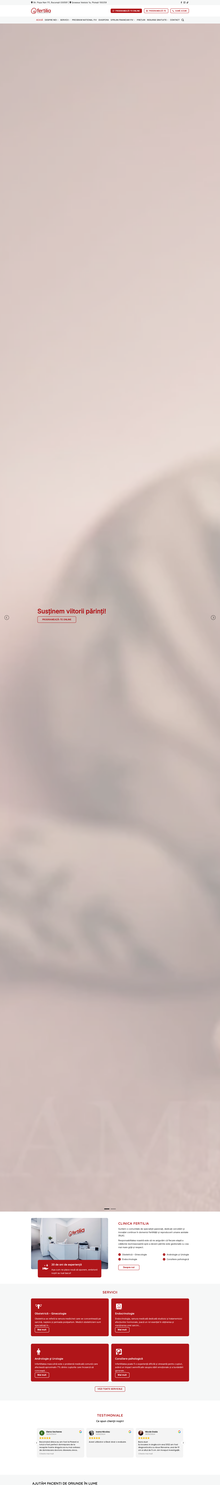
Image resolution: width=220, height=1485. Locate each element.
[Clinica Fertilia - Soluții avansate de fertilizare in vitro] (41, 10)
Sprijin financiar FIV (122, 20)
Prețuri (141, 20)
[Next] (213, 617)
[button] (37, 1443)
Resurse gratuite (157, 20)
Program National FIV (84, 20)
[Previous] (6, 617)
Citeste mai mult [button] (96, 1454)
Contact (175, 20)
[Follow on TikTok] (187, 3)
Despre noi (51, 20)
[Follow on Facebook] (181, 3)
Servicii (64, 20)
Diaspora (104, 20)
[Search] (183, 20)
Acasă (39, 20)
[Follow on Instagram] (184, 3)
